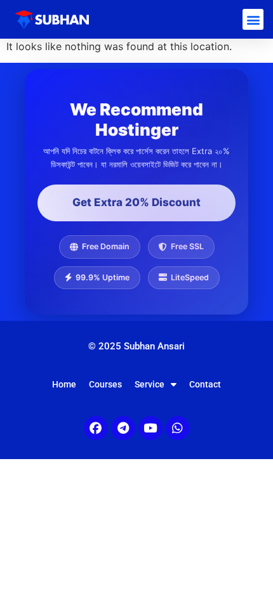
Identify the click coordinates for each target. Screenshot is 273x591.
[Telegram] (123, 428)
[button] (253, 19)
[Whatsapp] (178, 428)
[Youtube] (150, 428)
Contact (205, 384)
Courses (105, 384)
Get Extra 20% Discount (136, 202)
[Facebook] (96, 428)
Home (64, 384)
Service (149, 384)
